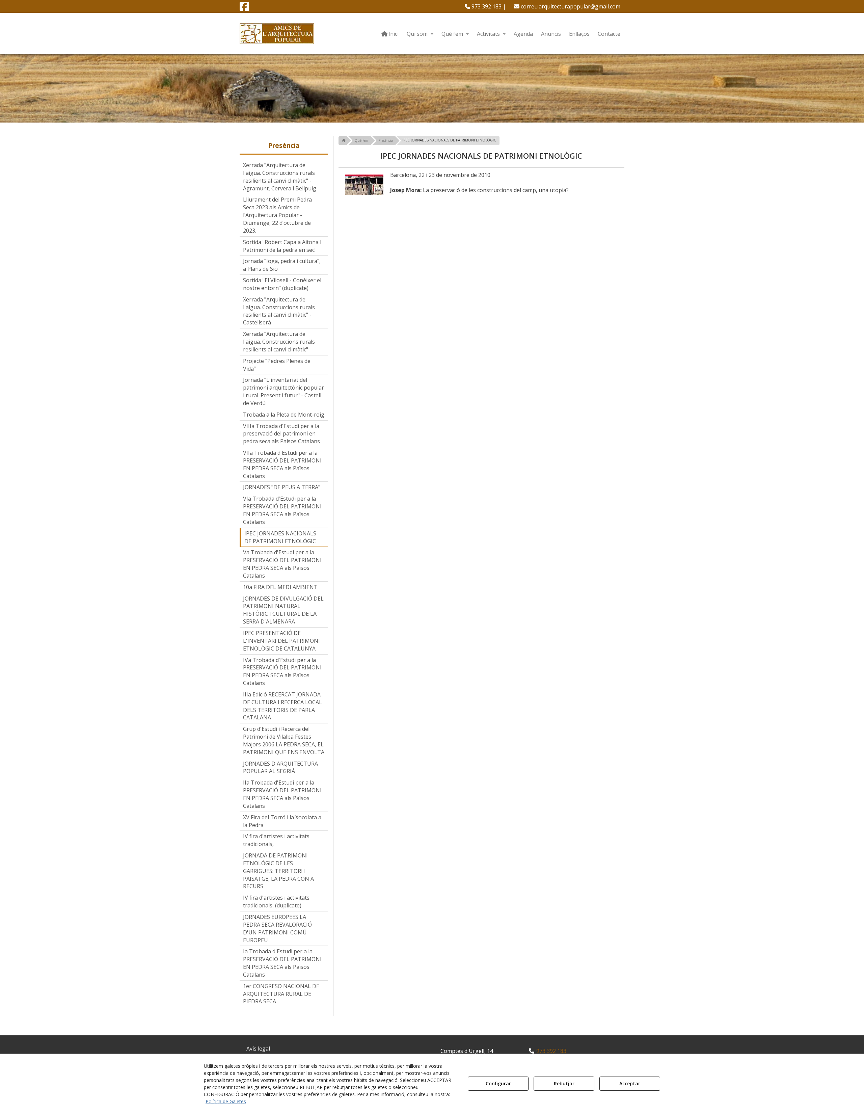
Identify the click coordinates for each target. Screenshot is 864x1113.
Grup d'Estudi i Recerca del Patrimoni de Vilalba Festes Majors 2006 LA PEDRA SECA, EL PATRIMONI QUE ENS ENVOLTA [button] (283, 740)
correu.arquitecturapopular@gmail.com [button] (569, 6)
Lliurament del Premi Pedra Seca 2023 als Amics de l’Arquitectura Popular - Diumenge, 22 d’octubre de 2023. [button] (277, 215)
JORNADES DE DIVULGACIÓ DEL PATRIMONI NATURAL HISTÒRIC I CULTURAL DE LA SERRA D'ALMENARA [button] (283, 610)
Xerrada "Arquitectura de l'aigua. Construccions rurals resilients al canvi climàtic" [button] (279, 341)
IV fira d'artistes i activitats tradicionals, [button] (276, 840)
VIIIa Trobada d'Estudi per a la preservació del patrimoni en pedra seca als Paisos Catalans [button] (281, 433)
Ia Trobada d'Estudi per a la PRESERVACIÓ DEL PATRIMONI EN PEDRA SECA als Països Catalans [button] (282, 963)
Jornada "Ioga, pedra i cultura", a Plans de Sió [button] (282, 264)
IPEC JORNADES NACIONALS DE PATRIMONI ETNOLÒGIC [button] (280, 537)
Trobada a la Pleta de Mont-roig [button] (283, 414)
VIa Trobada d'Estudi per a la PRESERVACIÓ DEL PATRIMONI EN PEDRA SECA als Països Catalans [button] (282, 510)
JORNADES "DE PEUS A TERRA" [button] (281, 487)
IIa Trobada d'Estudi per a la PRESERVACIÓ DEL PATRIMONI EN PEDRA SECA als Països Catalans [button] (282, 794)
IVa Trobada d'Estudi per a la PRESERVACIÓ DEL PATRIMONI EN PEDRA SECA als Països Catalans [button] (282, 671)
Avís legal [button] (258, 1048)
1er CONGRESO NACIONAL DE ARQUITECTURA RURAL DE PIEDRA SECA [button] (281, 993)
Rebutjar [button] (564, 1083)
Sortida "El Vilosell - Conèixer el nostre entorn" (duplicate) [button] (282, 284)
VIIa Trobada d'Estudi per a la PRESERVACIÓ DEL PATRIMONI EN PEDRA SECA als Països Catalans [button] (282, 464)
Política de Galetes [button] (226, 1101)
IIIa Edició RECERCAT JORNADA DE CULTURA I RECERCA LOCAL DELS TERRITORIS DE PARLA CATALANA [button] (282, 706)
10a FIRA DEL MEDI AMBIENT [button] (280, 587)
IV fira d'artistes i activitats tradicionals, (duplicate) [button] (276, 901)
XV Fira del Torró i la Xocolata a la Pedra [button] (282, 821)
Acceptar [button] (629, 1083)
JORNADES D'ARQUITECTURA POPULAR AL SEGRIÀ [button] (280, 767)
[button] (244, 8)
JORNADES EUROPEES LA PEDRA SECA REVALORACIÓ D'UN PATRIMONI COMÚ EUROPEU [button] (277, 928)
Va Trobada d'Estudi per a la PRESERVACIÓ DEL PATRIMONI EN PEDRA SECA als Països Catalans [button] (282, 564)
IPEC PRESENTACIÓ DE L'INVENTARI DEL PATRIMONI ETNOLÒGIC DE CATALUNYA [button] (281, 640)
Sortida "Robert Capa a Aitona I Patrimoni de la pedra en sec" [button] (282, 246)
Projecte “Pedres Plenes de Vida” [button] (276, 364)
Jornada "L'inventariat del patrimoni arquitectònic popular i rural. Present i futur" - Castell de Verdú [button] (283, 391)
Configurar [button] (498, 1083)
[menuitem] (485, 6)
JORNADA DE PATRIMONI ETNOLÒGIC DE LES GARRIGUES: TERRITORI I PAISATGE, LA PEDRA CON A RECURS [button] (278, 871)
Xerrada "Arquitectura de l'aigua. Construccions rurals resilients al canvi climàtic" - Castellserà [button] (279, 311)
